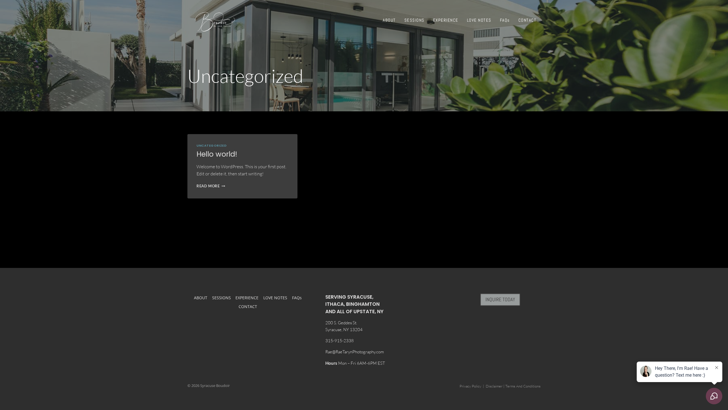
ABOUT (389, 20)
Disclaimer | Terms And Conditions (513, 386)
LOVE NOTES (479, 20)
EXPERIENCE (445, 20)
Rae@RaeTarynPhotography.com (354, 351)
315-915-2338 (339, 340)
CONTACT (527, 20)
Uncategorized (212, 145)
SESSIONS (414, 20)
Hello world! (217, 154)
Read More (211, 186)
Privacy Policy (470, 386)
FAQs (505, 20)
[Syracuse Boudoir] (215, 21)
